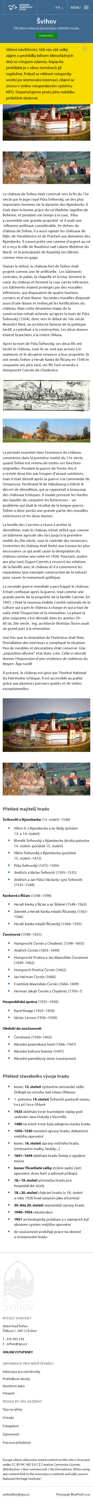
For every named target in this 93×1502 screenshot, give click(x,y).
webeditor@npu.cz (16, 1494)
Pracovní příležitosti (17, 1442)
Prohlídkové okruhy (16, 1379)
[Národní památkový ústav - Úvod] (20, 7)
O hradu (8, 1417)
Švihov (46, 21)
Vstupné (8, 1393)
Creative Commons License (60, 1464)
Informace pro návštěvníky (21, 1371)
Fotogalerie (11, 1426)
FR (58, 7)
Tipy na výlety (12, 1409)
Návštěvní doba (14, 1386)
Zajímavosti (11, 1434)
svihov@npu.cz (16, 1344)
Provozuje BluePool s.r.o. (73, 1494)
